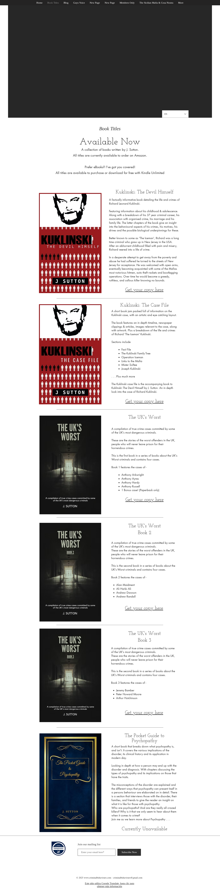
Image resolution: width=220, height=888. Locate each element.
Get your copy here (144, 401)
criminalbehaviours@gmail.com (127, 877)
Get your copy (139, 499)
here (159, 499)
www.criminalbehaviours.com (97, 877)
